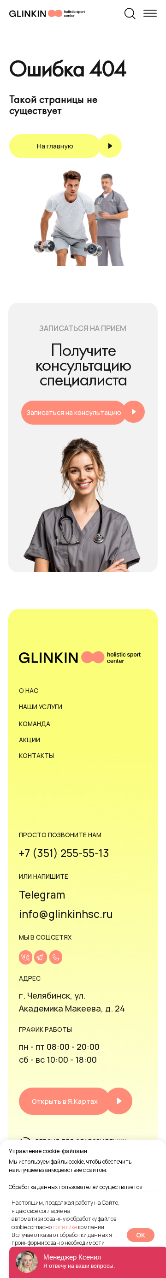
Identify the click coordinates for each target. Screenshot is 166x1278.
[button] (83, 413)
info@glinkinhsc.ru (66, 914)
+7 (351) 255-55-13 (64, 853)
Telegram (42, 895)
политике (65, 1227)
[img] (25, 957)
